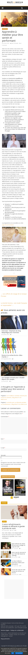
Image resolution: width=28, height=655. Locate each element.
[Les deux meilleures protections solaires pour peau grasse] (6, 560)
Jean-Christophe (14, 43)
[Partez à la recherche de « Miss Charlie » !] (9, 338)
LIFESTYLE (5, 29)
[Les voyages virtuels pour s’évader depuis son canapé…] (14, 363)
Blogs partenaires (5, 638)
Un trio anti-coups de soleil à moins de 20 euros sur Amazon (18, 571)
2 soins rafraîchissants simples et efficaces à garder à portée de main (13, 526)
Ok (12, 653)
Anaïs (12, 530)
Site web (3, 455)
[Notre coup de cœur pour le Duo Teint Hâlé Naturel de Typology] (6, 551)
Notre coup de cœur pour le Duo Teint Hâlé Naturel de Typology (19, 554)
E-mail (3, 448)
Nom (2, 439)
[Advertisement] (14, 589)
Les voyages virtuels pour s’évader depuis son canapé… (13, 378)
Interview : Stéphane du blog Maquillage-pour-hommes (11, 331)
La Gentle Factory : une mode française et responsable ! (14, 304)
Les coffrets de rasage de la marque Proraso (14, 295)
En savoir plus (19, 653)
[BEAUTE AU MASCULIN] (14, 2)
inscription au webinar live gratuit (11, 270)
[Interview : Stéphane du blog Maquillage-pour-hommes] (14, 316)
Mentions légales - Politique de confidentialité (12, 630)
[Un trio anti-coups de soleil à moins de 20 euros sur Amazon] (6, 569)
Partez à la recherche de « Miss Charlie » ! (12, 356)
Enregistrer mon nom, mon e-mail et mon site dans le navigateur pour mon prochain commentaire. (13, 464)
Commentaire (5, 416)
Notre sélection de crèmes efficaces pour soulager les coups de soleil (18, 545)
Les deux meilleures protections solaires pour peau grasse (18, 562)
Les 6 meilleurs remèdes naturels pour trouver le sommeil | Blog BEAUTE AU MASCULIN (14, 397)
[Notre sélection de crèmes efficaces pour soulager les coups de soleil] (6, 543)
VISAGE (4, 521)
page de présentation (8, 225)
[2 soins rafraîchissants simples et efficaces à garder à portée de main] (14, 506)
